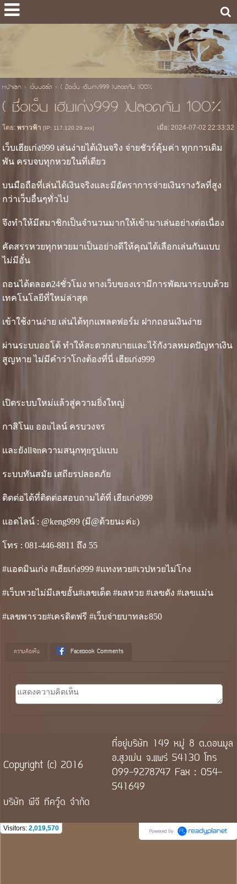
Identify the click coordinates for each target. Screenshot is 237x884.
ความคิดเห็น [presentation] (27, 652)
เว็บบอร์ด (41, 87)
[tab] (27, 652)
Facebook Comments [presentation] (97, 652)
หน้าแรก (11, 87)
